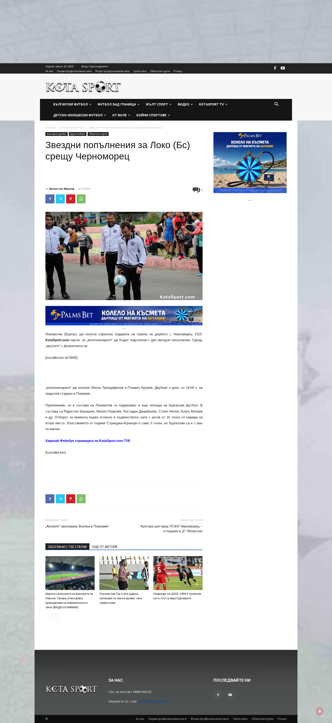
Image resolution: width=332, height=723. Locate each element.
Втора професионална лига (210, 719)
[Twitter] (60, 198)
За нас (140, 719)
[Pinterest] (70, 198)
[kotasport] (83, 86)
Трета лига (240, 719)
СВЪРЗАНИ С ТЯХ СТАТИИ (67, 547)
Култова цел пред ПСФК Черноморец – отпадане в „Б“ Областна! (171, 528)
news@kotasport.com (154, 701)
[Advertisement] (135, 31)
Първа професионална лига (168, 719)
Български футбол (72, 127)
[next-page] (55, 616)
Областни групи (98, 133)
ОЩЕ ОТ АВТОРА (104, 547)
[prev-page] (48, 616)
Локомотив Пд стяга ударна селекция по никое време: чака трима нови (120, 598)
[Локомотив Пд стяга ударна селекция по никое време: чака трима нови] (124, 573)
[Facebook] (275, 68)
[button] (276, 104)
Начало (50, 127)
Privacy (282, 719)
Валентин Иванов (61, 188)
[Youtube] (283, 68)
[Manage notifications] (319, 711)
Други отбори (77, 133)
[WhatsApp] (81, 198)
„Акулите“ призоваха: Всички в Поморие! (77, 526)
